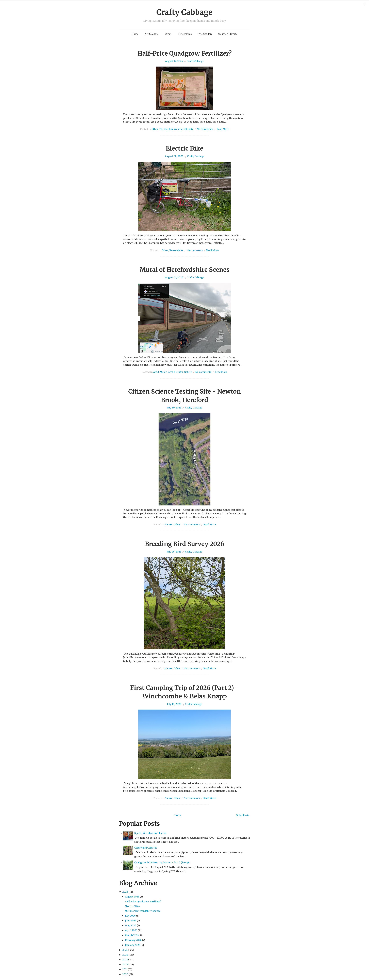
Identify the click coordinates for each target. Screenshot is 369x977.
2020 (125, 974)
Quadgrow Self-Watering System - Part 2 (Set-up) (162, 862)
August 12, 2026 (174, 61)
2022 (125, 964)
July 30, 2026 (174, 407)
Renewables (185, 33)
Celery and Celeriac (145, 847)
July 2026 (130, 915)
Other (168, 33)
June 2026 (130, 920)
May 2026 (130, 925)
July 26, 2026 (174, 551)
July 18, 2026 (174, 704)
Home (135, 33)
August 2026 (132, 896)
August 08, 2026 (174, 156)
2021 (124, 969)
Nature (188, 372)
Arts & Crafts (175, 372)
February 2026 (133, 940)
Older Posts (242, 815)
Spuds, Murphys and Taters (150, 833)
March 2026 (132, 935)
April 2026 (131, 930)
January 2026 (132, 945)
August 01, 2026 (174, 277)
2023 (125, 959)
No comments (205, 129)
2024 (125, 954)
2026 (125, 891)
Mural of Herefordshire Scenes (185, 269)
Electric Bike (184, 148)
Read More (222, 129)
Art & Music (152, 33)
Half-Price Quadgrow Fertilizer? (184, 53)
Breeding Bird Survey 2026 (184, 544)
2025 (125, 949)
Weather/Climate (228, 33)
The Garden (205, 33)
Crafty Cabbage (184, 12)
